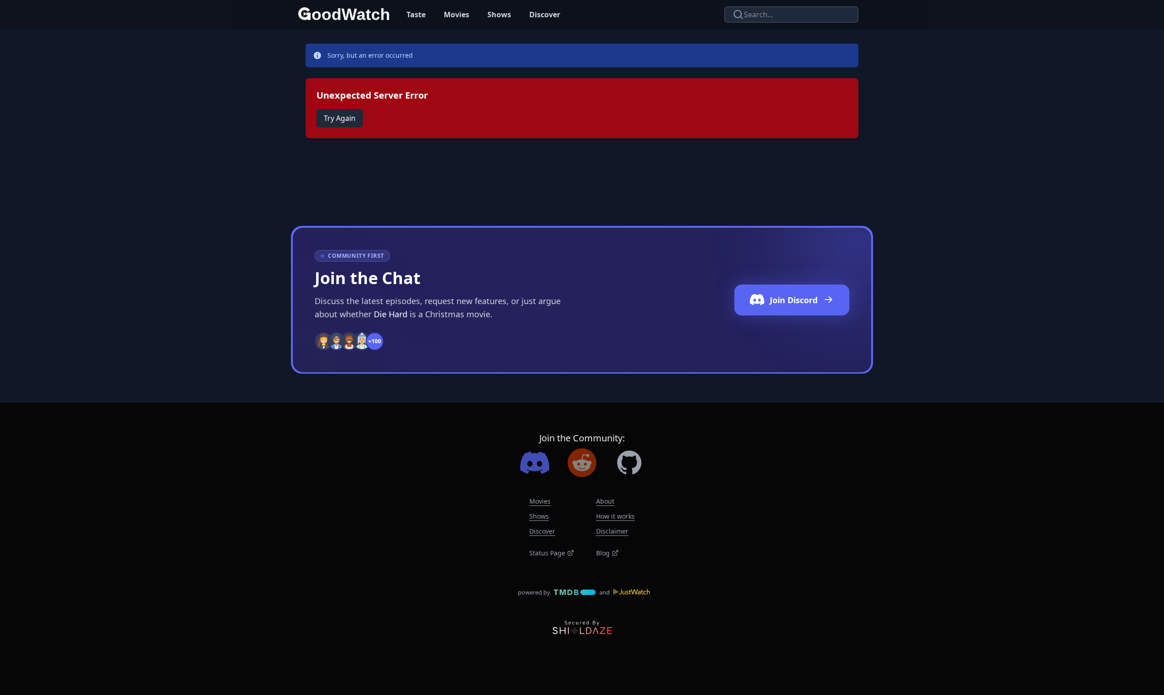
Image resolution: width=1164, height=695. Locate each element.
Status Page (547, 553)
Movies (456, 15)
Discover (544, 15)
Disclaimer (612, 531)
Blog (603, 553)
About (605, 501)
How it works (615, 516)
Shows (499, 15)
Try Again (340, 118)
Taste (416, 15)
